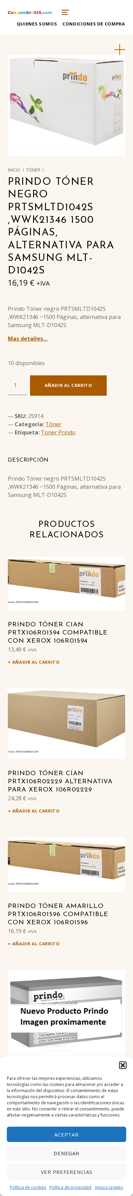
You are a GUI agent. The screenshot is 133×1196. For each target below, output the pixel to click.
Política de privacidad (70, 1187)
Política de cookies (28, 1187)
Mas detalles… (27, 338)
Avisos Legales (109, 1187)
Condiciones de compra (93, 24)
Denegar (66, 1153)
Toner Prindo (58, 432)
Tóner (33, 170)
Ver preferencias (66, 1171)
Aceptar (66, 1134)
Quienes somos (37, 24)
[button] (122, 1065)
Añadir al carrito (68, 385)
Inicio (14, 170)
